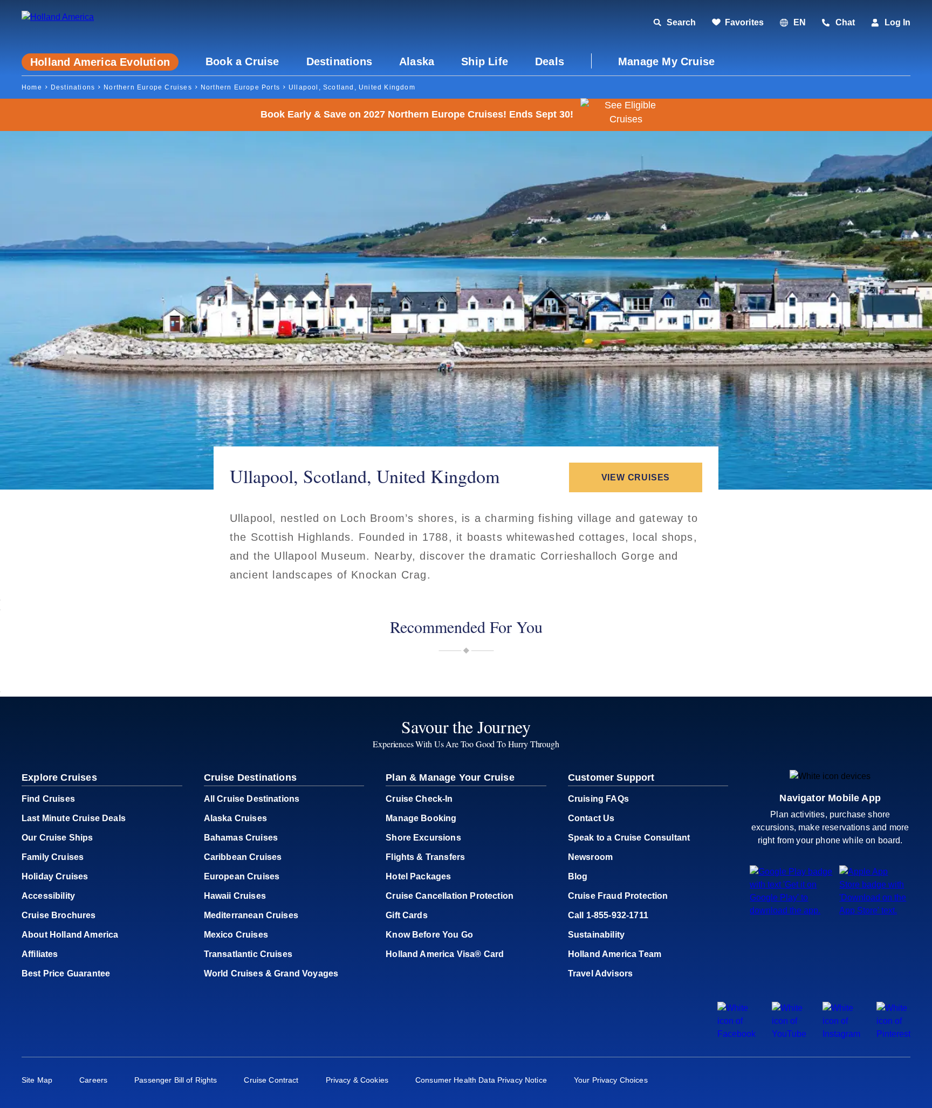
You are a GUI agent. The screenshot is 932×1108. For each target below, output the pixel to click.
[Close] (690, 355)
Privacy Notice (665, 749)
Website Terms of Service (591, 759)
